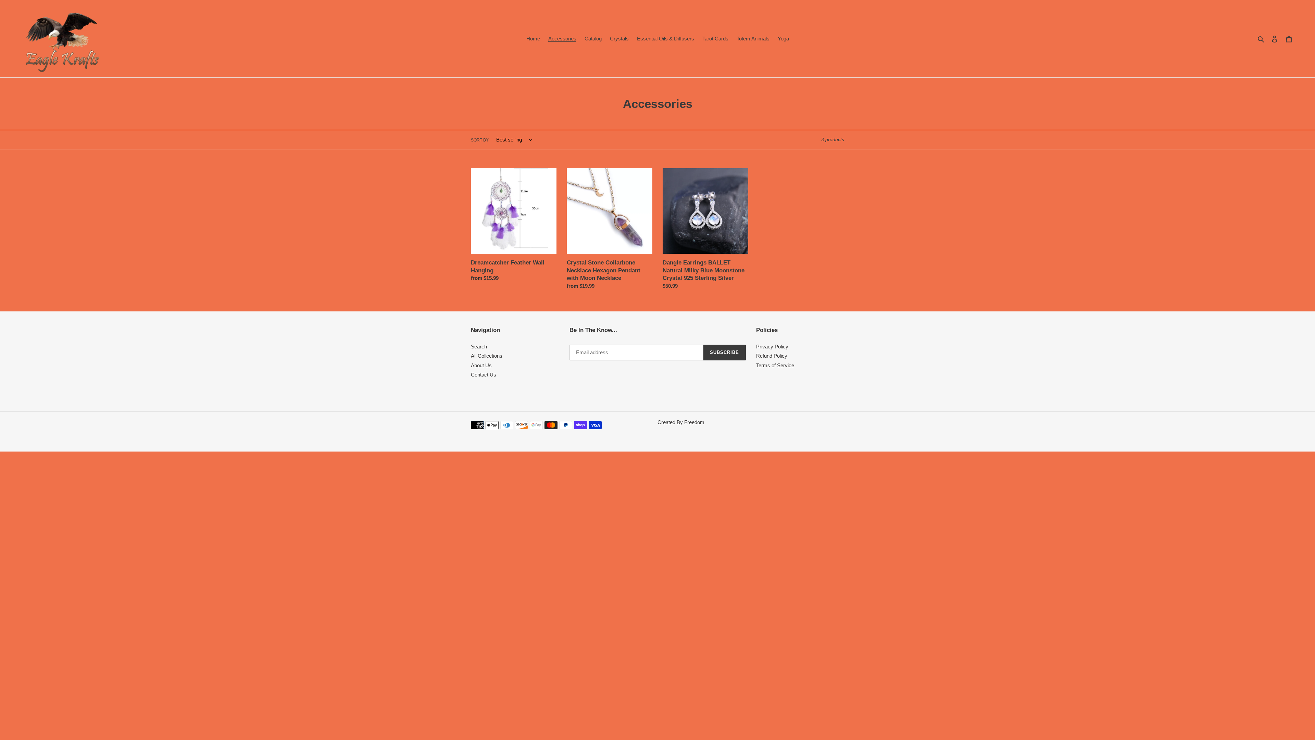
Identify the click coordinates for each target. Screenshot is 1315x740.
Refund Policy (771, 356)
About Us (481, 365)
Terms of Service (775, 365)
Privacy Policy (772, 346)
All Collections (486, 356)
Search (479, 346)
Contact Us (483, 375)
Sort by (480, 140)
